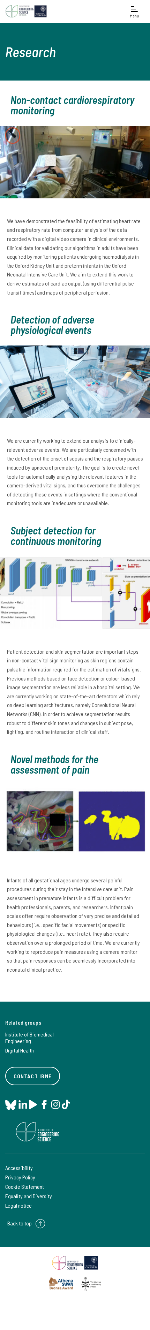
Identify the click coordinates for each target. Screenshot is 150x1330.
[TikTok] (66, 1104)
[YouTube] (33, 1104)
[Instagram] (55, 1104)
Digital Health (19, 1050)
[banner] (26, 11)
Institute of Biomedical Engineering (29, 1037)
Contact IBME (33, 1076)
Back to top (19, 1223)
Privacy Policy (20, 1177)
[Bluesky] (10, 1105)
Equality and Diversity (28, 1196)
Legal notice (18, 1205)
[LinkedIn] (23, 1104)
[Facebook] (44, 1104)
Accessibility (19, 1167)
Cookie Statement (24, 1186)
